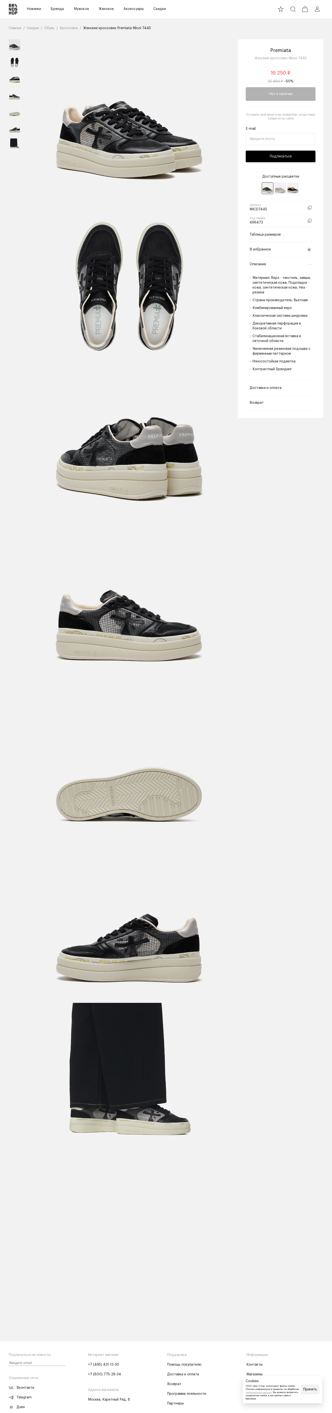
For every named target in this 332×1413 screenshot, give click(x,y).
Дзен (21, 1407)
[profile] (317, 9)
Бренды (57, 9)
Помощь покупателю (184, 1364)
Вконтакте (25, 1387)
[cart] (305, 9)
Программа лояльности (186, 1394)
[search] (293, 9)
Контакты (254, 1364)
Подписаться (281, 156)
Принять (310, 1389)
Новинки (34, 9)
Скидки (159, 9)
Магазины (254, 1374)
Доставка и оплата (183, 1374)
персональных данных (258, 1392)
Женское (106, 9)
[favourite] (281, 9)
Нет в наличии (281, 94)
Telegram (24, 1397)
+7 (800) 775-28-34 (104, 1374)
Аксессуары (133, 9)
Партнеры (175, 1403)
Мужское (81, 9)
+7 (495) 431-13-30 (103, 1364)
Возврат (174, 1384)
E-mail (251, 128)
